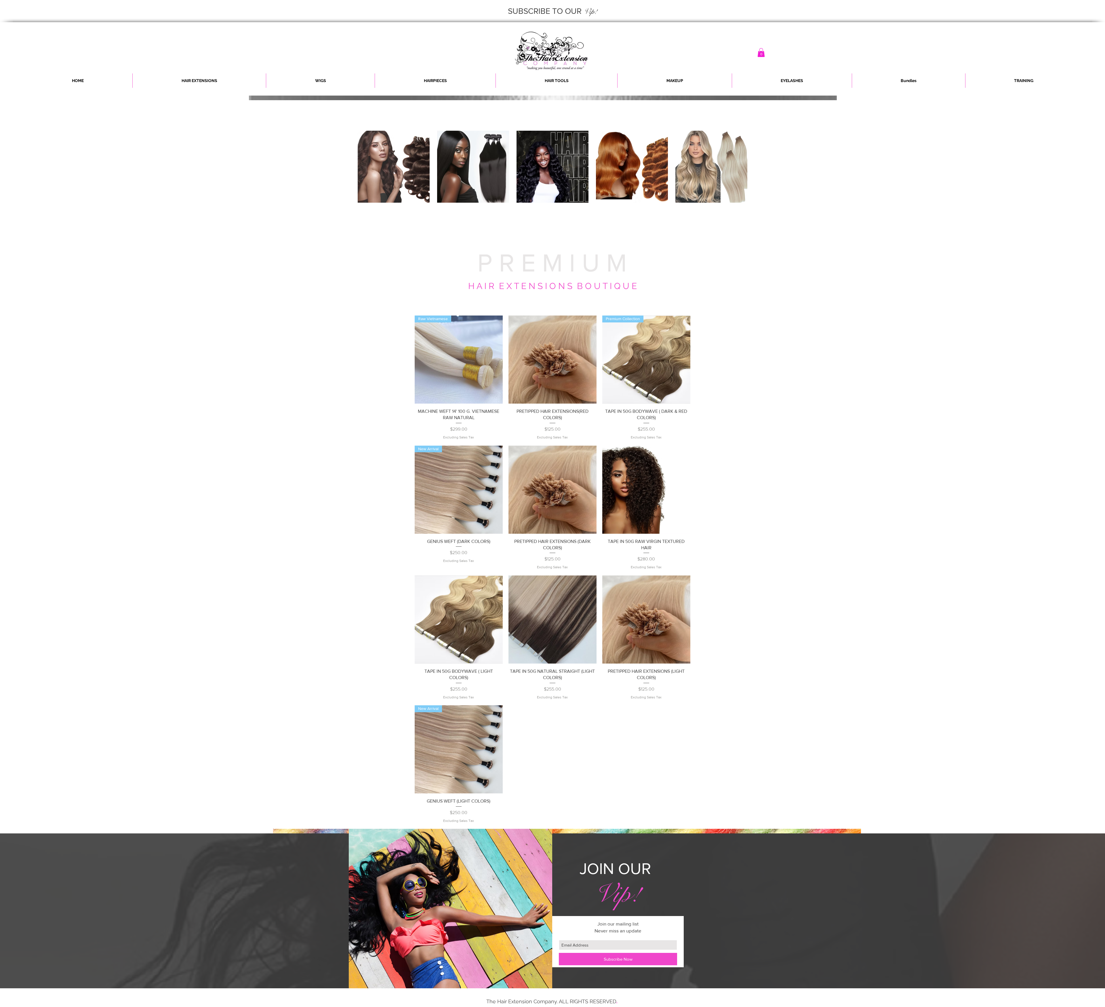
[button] (761, 52)
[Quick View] (552, 360)
